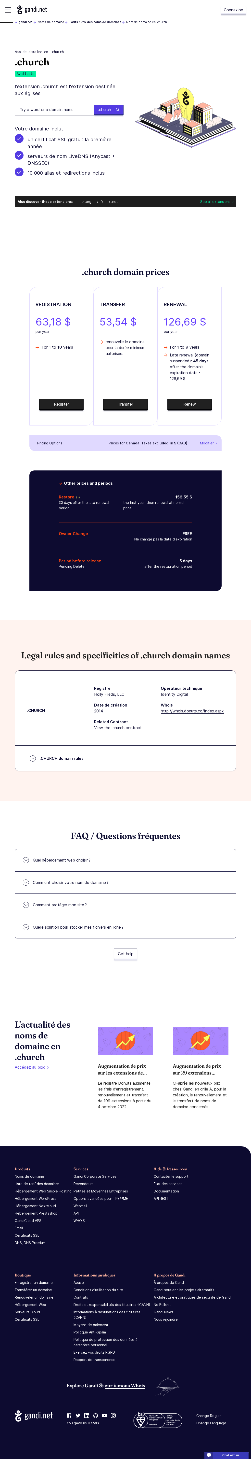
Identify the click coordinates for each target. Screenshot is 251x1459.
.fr (101, 201)
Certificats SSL (27, 1235)
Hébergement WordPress (35, 1198)
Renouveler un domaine (34, 1297)
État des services (168, 1184)
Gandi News (163, 1312)
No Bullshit (162, 1305)
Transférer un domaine (33, 1290)
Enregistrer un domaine (34, 1282)
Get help (125, 953)
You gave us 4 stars (83, 1423)
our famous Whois (125, 1385)
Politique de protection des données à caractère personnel (106, 1342)
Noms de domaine (51, 22)
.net (114, 201)
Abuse (79, 1282)
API (76, 1213)
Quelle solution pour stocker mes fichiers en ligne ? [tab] (78, 927)
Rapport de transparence (94, 1360)
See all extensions (215, 201)
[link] (69, 1415)
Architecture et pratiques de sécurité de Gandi (192, 1297)
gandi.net (26, 22)
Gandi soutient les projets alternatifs (184, 1290)
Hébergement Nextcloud (35, 1206)
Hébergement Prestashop (36, 1213)
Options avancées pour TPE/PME (101, 1198)
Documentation (166, 1191)
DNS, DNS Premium (30, 1243)
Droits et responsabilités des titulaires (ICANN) (112, 1305)
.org (88, 201)
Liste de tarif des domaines (37, 1184)
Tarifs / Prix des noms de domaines (95, 22)
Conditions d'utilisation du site (98, 1290)
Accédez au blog (30, 1067)
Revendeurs (83, 1184)
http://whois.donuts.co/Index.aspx (192, 710)
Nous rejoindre (166, 1319)
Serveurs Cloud (27, 1312)
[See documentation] (77, 497)
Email (19, 1228)
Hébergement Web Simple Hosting (43, 1191)
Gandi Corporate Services (95, 1176)
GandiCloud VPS (28, 1220)
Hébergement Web (30, 1305)
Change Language (211, 1423)
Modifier (207, 443)
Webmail (80, 1206)
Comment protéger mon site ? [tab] (60, 904)
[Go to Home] (32, 9)
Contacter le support (171, 1176)
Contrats (81, 1297)
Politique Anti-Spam (90, 1332)
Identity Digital (174, 694)
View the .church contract (118, 727)
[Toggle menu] (8, 10)
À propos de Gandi (169, 1282)
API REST (161, 1198)
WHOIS (79, 1220)
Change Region (209, 1416)
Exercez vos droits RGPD (94, 1352)
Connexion (233, 9)
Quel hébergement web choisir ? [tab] (61, 860)
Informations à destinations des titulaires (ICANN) (107, 1314)
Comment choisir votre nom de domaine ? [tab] (71, 882)
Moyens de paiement (91, 1325)
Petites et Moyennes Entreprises (101, 1191)
